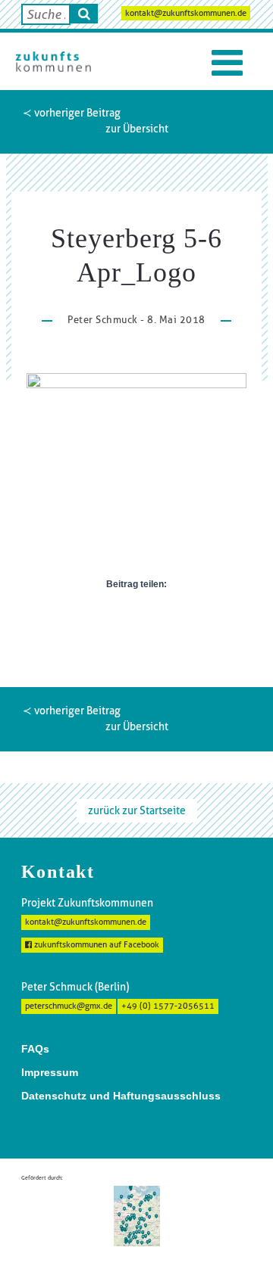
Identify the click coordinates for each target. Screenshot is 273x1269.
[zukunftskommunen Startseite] (53, 61)
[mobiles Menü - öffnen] (227, 63)
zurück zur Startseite (137, 810)
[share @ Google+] (149, 617)
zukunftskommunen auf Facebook (95, 945)
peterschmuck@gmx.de (68, 1006)
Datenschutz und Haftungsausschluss (121, 1096)
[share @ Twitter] (124, 617)
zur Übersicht (136, 129)
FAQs (35, 1049)
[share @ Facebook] (100, 617)
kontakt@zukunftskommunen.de (185, 13)
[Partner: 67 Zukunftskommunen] (137, 1215)
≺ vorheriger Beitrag (72, 113)
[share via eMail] (173, 617)
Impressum (49, 1072)
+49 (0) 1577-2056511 (168, 1006)
